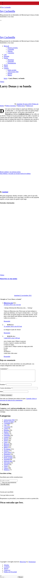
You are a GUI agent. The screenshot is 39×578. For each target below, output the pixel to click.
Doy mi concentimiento (9, 482)
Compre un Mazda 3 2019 (4, 511)
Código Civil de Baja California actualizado (4, 522)
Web (1, 391)
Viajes (5, 466)
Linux (5, 442)
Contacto (7, 567)
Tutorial (6, 464)
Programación (12, 63)
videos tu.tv (29, 105)
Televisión (7, 463)
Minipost (6, 445)
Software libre (8, 461)
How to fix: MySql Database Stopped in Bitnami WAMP (3, 535)
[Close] (1, 575)
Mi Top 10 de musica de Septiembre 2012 (4, 248)
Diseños (6, 565)
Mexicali (6, 46)
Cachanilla (11, 49)
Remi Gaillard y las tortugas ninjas (10, 172)
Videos (6, 66)
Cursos (6, 428)
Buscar (6, 568)
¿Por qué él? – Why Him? (4, 545)
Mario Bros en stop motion (8, 279)
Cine (5, 54)
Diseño (6, 58)
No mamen (7, 449)
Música (10, 75)
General (6, 68)
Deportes (6, 56)
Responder (7, 321)
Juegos (6, 65)
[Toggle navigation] (1, 20)
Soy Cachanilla (7, 11)
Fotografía (11, 61)
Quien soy (7, 570)
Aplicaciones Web (13, 72)
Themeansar (31, 562)
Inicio (5, 78)
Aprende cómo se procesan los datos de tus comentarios (18, 399)
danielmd (19, 104)
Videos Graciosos (10, 105)
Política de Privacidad (10, 572)
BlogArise (23, 562)
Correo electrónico (6, 388)
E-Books (6, 433)
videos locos (21, 105)
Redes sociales (12, 70)
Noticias (10, 51)
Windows (6, 469)
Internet (10, 73)
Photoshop (11, 60)
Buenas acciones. (13, 48)
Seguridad (7, 459)
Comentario (4, 369)
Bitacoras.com (8, 303)
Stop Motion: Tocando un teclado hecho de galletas (15, 173)
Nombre (3, 384)
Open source (7, 452)
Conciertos (11, 53)
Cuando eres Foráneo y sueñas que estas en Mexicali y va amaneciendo (4, 216)
